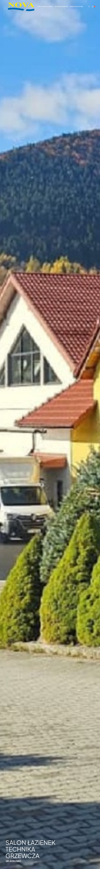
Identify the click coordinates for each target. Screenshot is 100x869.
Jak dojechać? (13, 860)
